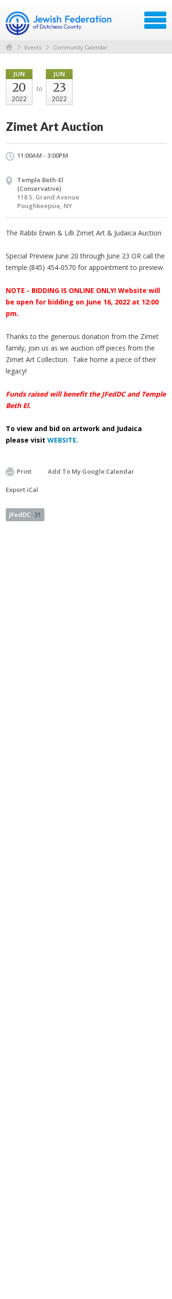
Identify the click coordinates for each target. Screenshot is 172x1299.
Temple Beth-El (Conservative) (40, 184)
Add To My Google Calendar (91, 471)
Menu (155, 20)
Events (32, 47)
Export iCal (22, 489)
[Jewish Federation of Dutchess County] (59, 23)
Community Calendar (80, 47)
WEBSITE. (62, 440)
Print (24, 471)
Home (9, 47)
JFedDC (25, 514)
